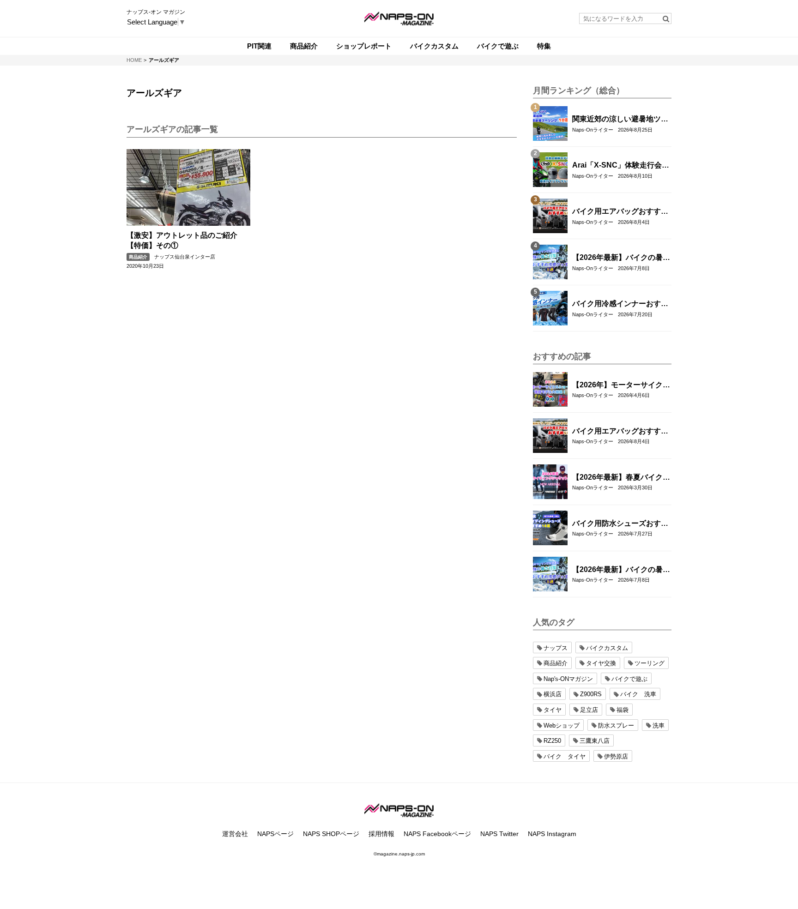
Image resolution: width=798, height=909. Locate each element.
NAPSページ (275, 833)
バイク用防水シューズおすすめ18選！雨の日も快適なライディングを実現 (620, 524)
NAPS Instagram (552, 833)
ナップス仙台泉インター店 (184, 256)
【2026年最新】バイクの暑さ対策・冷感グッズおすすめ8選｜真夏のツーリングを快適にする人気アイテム (621, 258)
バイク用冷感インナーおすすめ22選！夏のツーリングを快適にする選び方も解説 (620, 304)
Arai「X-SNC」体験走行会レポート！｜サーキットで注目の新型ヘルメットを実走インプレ (620, 165)
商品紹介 (138, 256)
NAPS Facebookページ (437, 833)
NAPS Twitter (499, 833)
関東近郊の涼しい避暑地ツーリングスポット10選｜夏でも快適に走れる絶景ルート (620, 119)
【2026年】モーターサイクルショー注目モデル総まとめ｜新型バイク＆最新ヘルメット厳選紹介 (621, 385)
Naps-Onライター (592, 129)
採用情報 (381, 833)
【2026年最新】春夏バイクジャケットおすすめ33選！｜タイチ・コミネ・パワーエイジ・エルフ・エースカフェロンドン (621, 477)
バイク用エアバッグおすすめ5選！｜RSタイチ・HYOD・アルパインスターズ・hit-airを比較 (620, 212)
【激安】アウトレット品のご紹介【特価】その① (182, 240)
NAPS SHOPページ (331, 833)
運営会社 (235, 833)
